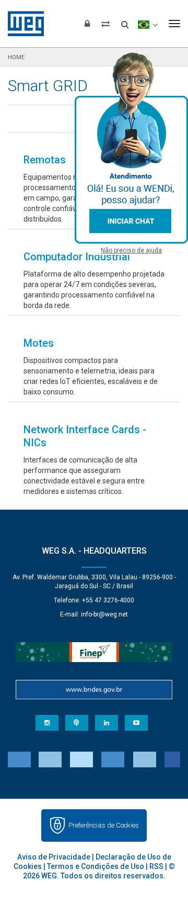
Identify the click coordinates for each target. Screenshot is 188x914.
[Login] (87, 23)
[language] (147, 23)
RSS (156, 866)
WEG (22, 23)
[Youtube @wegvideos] (136, 723)
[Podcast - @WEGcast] (76, 723)
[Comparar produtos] (105, 23)
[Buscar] (125, 21)
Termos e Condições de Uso (95, 866)
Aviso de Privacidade (53, 857)
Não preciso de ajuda (131, 250)
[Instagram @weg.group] (47, 723)
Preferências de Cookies (103, 825)
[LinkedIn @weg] (106, 723)
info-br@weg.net (104, 614)
